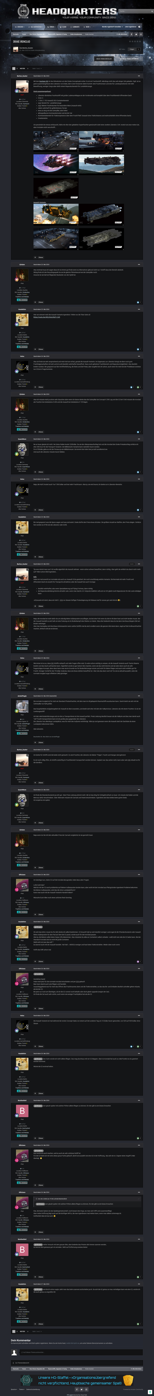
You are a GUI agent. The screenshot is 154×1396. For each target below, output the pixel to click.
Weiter (22, 68)
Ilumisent (26, 104)
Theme (21, 1389)
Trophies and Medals (22, 297)
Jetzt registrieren (130, 27)
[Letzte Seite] (27, 68)
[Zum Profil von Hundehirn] (22, 320)
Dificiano (22, 875)
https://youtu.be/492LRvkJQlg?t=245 (46, 317)
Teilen (123, 49)
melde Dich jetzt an (72, 1343)
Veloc (22, 356)
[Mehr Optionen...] (139, 76)
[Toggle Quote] (37, 1199)
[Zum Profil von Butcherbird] (22, 1111)
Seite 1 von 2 (36, 68)
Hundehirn (22, 309)
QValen (22, 264)
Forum (51, 27)
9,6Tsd (23, 1124)
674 (23, 462)
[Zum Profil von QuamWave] (22, 449)
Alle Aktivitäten (36, 27)
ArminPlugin (22, 696)
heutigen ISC (43, 81)
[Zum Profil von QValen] (22, 275)
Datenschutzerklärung (33, 1389)
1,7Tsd (23, 288)
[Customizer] (139, 26)
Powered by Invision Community (133, 1389)
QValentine (26, 292)
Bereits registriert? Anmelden (112, 27)
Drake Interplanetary (37, 50)
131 (23, 898)
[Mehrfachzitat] (35, 257)
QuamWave (22, 439)
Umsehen (20, 27)
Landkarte (75, 27)
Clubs (64, 27)
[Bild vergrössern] (56, 141)
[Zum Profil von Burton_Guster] (15, 49)
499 (23, 719)
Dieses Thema (142, 11)
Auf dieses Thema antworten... (34, 1352)
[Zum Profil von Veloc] (22, 367)
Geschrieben (41, 76)
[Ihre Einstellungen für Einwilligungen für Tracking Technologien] (150, 1392)
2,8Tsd (23, 332)
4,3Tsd (23, 99)
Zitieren (41, 257)
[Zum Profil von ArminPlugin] (22, 706)
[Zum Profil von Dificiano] (22, 885)
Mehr (88, 27)
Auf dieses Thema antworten (129, 59)
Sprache (13, 1389)
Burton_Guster (28, 48)
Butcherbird (22, 1100)
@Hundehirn (39, 974)
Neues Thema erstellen (104, 59)
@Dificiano (38, 927)
